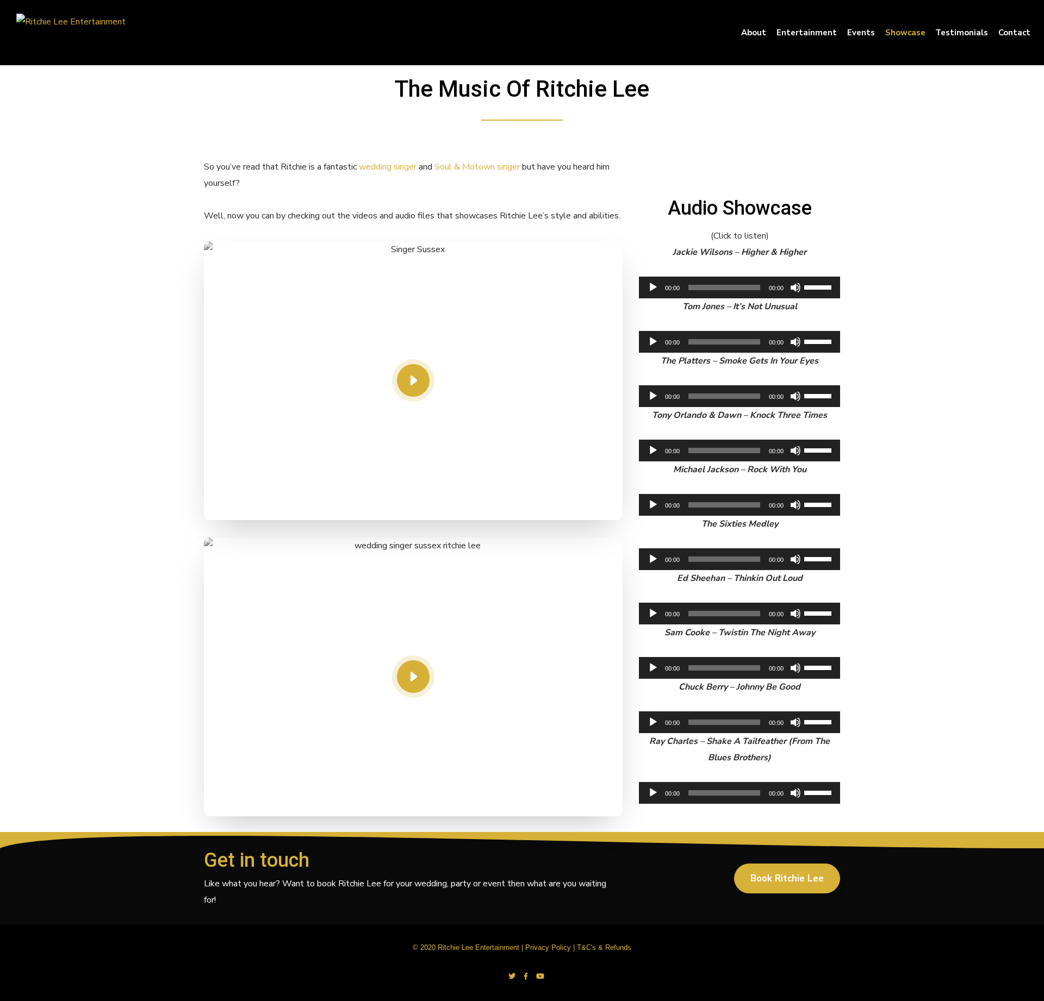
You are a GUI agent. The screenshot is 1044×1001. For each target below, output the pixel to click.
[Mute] (795, 287)
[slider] (819, 286)
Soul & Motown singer (477, 167)
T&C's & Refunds (604, 947)
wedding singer (388, 167)
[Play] (653, 287)
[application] (739, 287)
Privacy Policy (548, 947)
